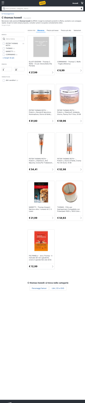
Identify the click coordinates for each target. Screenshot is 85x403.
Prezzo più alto (66, 30)
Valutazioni (77, 30)
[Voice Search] (81, 9)
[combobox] (42, 8)
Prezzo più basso (52, 30)
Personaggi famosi (8, 14)
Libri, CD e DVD (58, 288)
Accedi (75, 3)
